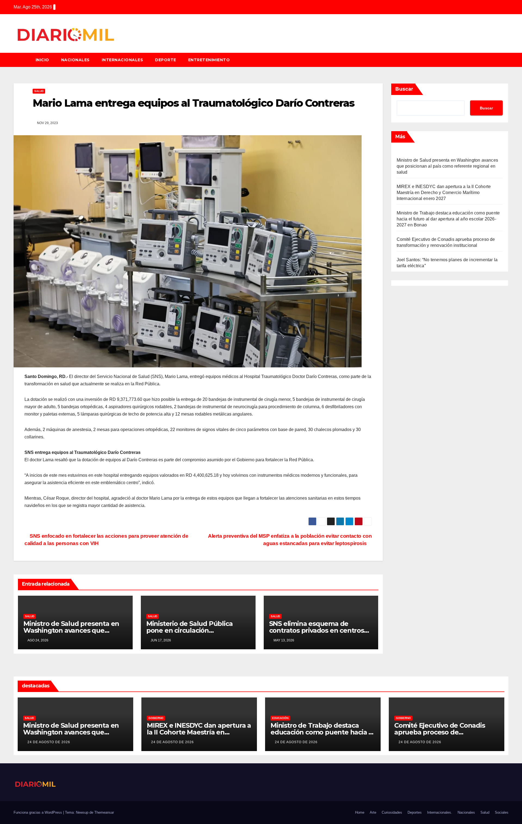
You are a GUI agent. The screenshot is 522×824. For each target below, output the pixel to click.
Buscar (404, 89)
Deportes (415, 812)
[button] (506, 59)
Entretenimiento (209, 59)
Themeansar (104, 812)
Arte (373, 812)
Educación (280, 718)
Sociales (501, 812)
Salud (484, 812)
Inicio (42, 59)
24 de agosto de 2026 (48, 742)
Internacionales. (439, 812)
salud (39, 91)
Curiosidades (392, 812)
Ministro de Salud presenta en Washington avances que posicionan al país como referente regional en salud (447, 166)
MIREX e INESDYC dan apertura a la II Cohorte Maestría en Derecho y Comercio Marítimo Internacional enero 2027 (444, 192)
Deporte (165, 59)
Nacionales (75, 59)
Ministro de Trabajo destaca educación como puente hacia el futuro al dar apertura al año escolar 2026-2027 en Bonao (448, 219)
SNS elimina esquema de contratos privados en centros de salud (316, 630)
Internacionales (122, 59)
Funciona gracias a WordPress (38, 812)
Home (359, 812)
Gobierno (155, 718)
